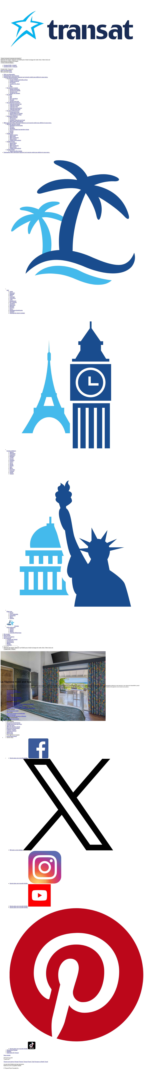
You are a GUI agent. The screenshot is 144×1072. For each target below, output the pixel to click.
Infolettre (9, 1051)
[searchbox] (10, 646)
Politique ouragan (11, 729)
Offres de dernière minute (13, 726)
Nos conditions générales (13, 702)
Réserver (26, 77)
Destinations (27, 152)
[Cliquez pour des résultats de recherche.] (18, 646)
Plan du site (10, 733)
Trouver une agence (9, 636)
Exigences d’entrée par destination (16, 713)
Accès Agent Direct (12, 736)
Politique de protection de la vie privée (17, 706)
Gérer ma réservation (6, 70)
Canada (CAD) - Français (10, 66)
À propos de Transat (12, 690)
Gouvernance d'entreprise (13, 692)
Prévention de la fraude (13, 719)
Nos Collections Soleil (12, 710)
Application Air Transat (13, 1052)
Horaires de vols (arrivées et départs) (16, 716)
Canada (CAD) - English (10, 65)
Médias (8, 694)
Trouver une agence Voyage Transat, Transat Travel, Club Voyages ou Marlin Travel (26, 1061)
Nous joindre (7, 635)
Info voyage (7, 634)
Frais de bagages (11, 715)
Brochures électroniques (13, 728)
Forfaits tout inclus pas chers (14, 724)
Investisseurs (10, 693)
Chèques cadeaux (11, 730)
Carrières (9, 696)
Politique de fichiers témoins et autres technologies (20, 704)
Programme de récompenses (11, 75)
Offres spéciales (28, 122)
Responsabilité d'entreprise (14, 697)
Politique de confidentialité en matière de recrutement (21, 708)
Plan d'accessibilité (12, 700)
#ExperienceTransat (12, 1050)
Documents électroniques (13, 722)
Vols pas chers (10, 725)
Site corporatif (7, 638)
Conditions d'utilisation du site (14, 705)
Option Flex (10, 732)
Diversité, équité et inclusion (14, 698)
